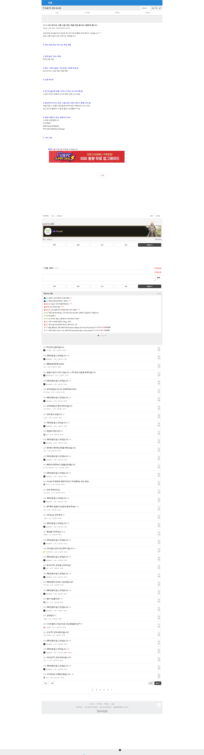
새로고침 (158, 268)
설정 (113, 704)
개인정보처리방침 (91, 707)
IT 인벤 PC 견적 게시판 (52, 8)
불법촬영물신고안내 (120, 707)
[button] (98, 335)
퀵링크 (106, 704)
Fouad (45, 28)
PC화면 (99, 704)
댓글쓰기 (150, 245)
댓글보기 (150, 286)
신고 (52, 216)
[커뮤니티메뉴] (44, 2)
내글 (56, 12)
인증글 (147, 12)
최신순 (56, 268)
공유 (151, 216)
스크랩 (157, 216)
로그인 (91, 704)
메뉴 (44, 239)
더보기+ (159, 293)
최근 (45, 683)
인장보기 (49, 239)
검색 (150, 683)
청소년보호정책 (105, 707)
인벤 (50, 3)
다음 (125, 245)
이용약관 (79, 707)
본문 (78, 245)
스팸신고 (59, 216)
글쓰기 (160, 8)
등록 (158, 277)
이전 (102, 245)
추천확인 (46, 216)
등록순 (51, 268)
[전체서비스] (159, 2)
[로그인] (155, 2)
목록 (54, 245)
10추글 (117, 12)
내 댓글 (87, 12)
